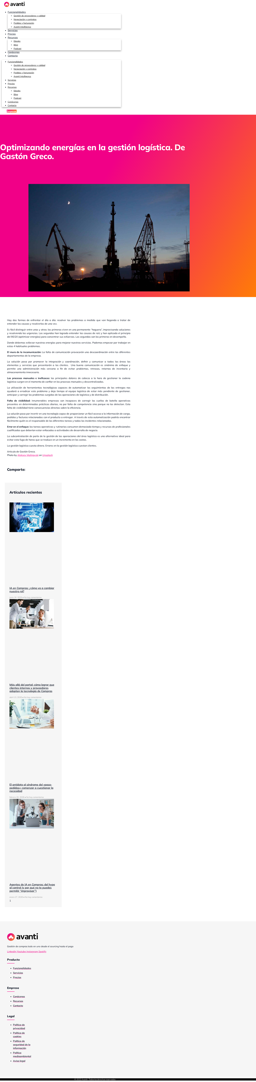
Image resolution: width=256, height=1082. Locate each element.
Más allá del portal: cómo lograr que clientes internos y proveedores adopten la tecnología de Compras (31, 688)
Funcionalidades (17, 12)
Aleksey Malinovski (28, 455)
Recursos (13, 37)
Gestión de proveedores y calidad (29, 15)
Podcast (17, 48)
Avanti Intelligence (22, 26)
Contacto (13, 55)
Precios (12, 33)
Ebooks (17, 41)
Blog (16, 45)
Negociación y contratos (25, 19)
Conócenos (14, 52)
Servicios (13, 30)
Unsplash (47, 455)
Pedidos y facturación (24, 23)
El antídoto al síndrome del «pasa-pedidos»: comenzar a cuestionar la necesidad (31, 788)
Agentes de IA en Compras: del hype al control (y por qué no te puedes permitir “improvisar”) (32, 888)
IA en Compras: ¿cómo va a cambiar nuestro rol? (31, 589)
